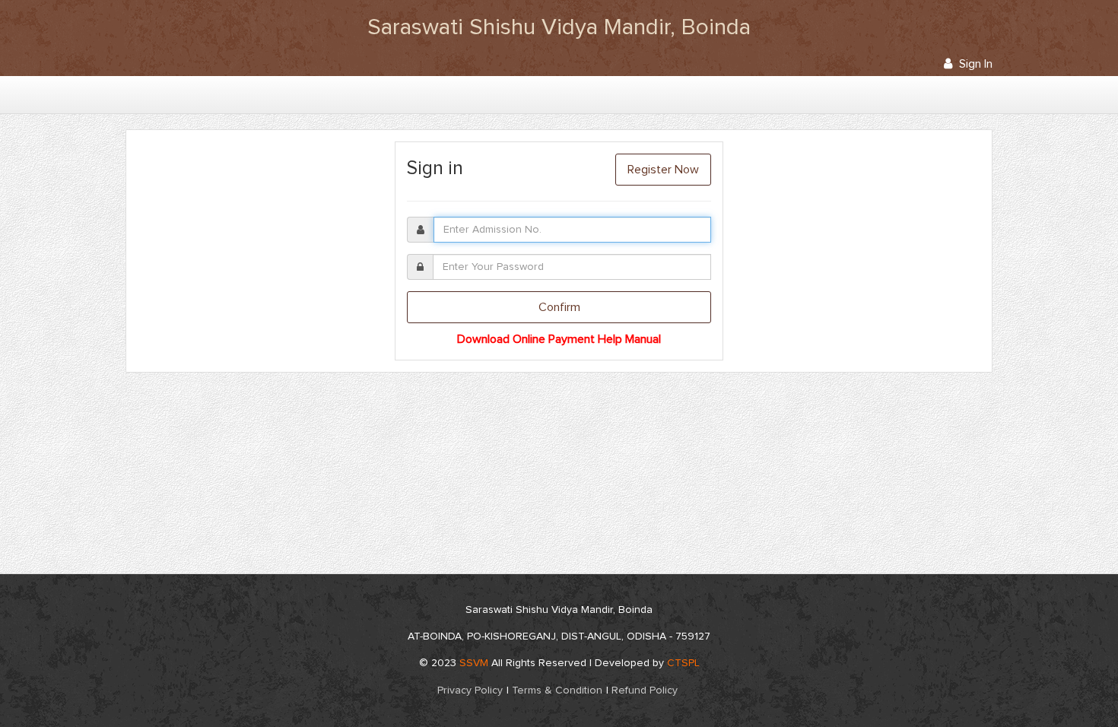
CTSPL (683, 663)
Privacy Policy (470, 690)
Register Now (663, 169)
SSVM (473, 663)
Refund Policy (644, 690)
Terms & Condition (557, 690)
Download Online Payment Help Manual (559, 339)
